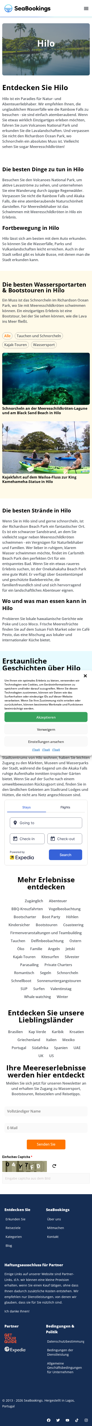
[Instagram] (86, 1420)
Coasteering (73, 924)
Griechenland (28, 1039)
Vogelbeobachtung (65, 908)
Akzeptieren (46, 717)
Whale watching (37, 996)
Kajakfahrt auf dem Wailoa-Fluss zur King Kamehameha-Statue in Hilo (39, 479)
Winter (62, 996)
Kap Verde (37, 1031)
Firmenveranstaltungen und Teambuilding (46, 932)
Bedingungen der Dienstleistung (60, 1352)
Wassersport (44, 344)
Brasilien (15, 1031)
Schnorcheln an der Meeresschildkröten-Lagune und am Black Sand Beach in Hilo (44, 410)
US (51, 1055)
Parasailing (29, 964)
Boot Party (51, 916)
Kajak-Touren (15, 344)
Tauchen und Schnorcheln (39, 335)
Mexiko (68, 1039)
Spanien (61, 1047)
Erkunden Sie (15, 1219)
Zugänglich (34, 900)
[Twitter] (58, 1420)
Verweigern (46, 729)
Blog (9, 1245)
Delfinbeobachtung (47, 940)
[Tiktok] (76, 1420)
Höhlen (72, 916)
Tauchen (18, 940)
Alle (7, 335)
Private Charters (58, 964)
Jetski (70, 948)
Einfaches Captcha (17, 1157)
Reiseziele (13, 1228)
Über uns (54, 1219)
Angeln (54, 948)
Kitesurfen (50, 956)
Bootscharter (25, 916)
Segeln (45, 972)
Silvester (72, 956)
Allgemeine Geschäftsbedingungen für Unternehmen (64, 1367)
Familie (36, 948)
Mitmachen (55, 1228)
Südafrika (40, 1047)
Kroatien (76, 1031)
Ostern (75, 940)
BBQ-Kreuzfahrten (27, 908)
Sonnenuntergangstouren (59, 980)
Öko (20, 948)
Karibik (58, 1031)
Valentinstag (60, 988)
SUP (24, 988)
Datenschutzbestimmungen (65, 1341)
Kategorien (14, 1237)
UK (40, 1055)
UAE (77, 1047)
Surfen (39, 988)
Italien (51, 1039)
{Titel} (36, 750)
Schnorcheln (67, 972)
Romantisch (24, 972)
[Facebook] (48, 1420)
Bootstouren (46, 924)
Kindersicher (19, 924)
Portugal (19, 1047)
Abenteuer (58, 900)
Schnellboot (21, 980)
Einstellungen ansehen (46, 741)
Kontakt (53, 1237)
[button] (85, 676)
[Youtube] (67, 1420)
